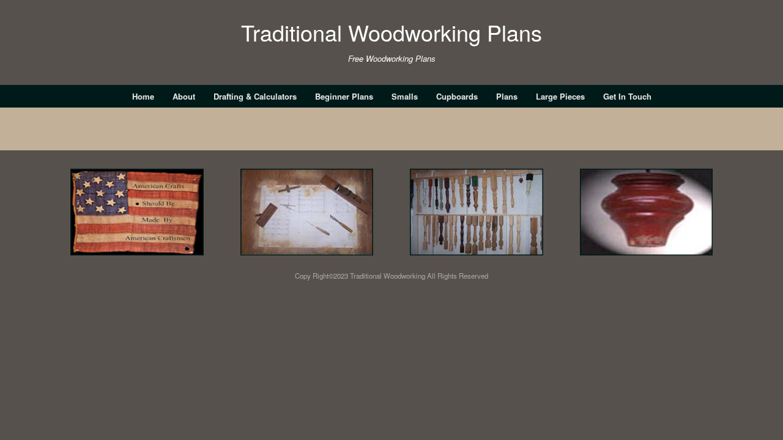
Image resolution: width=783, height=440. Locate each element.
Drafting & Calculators (255, 96)
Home (143, 96)
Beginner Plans (344, 96)
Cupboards (457, 96)
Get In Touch (627, 96)
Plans (507, 96)
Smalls (405, 96)
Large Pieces (560, 96)
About (184, 96)
